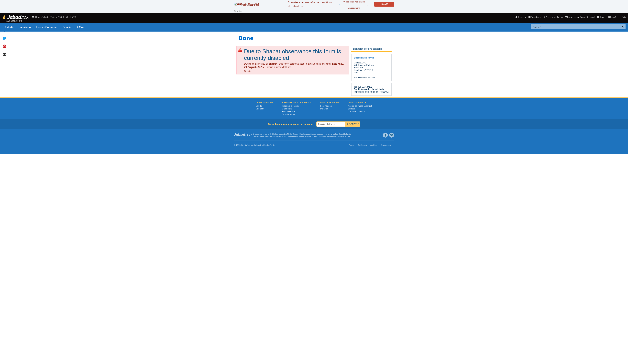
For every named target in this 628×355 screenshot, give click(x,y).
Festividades (326, 106)
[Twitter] (391, 135)
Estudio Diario (288, 111)
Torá (316, 137)
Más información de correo (364, 78)
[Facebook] (385, 135)
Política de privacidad (367, 145)
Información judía (335, 137)
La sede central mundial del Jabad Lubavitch (334, 134)
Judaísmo (25, 27)
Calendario (287, 109)
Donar (602, 17)
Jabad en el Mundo (356, 111)
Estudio (9, 27)
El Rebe (351, 109)
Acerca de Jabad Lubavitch (360, 106)
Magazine (260, 109)
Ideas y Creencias (46, 27)
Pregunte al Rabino (554, 17)
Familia (67, 27)
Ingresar (522, 17)
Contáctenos (386, 145)
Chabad (275, 134)
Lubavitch (283, 134)
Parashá (324, 109)
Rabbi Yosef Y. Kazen (295, 137)
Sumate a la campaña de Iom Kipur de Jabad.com (310, 4)
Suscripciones (288, 114)
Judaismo (322, 137)
